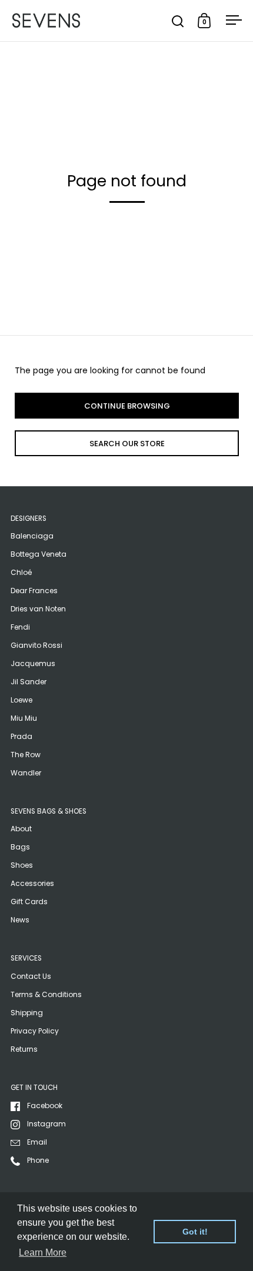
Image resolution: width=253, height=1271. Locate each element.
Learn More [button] (42, 1252)
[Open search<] (178, 21)
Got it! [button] (195, 1231)
